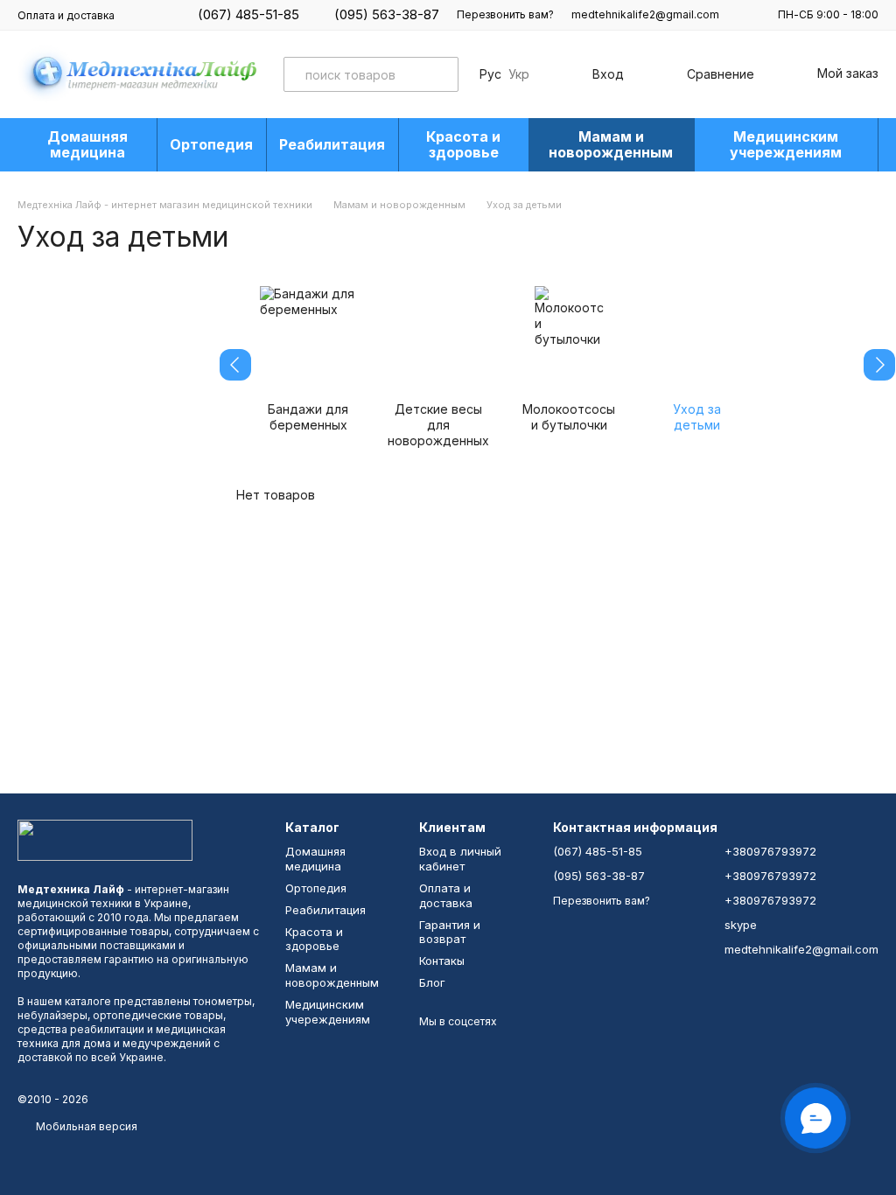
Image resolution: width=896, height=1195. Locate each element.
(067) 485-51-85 (248, 14)
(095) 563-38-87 (386, 14)
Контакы (442, 961)
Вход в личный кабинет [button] (460, 858)
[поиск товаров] (441, 74)
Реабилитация (332, 144)
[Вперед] (879, 365)
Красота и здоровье (463, 144)
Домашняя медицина (87, 144)
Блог (432, 982)
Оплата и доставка (66, 15)
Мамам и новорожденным (611, 144)
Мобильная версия (85, 1126)
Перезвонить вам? (505, 14)
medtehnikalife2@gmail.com (645, 14)
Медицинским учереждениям (786, 144)
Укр (518, 74)
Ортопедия (211, 144)
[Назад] (235, 365)
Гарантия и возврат (449, 932)
